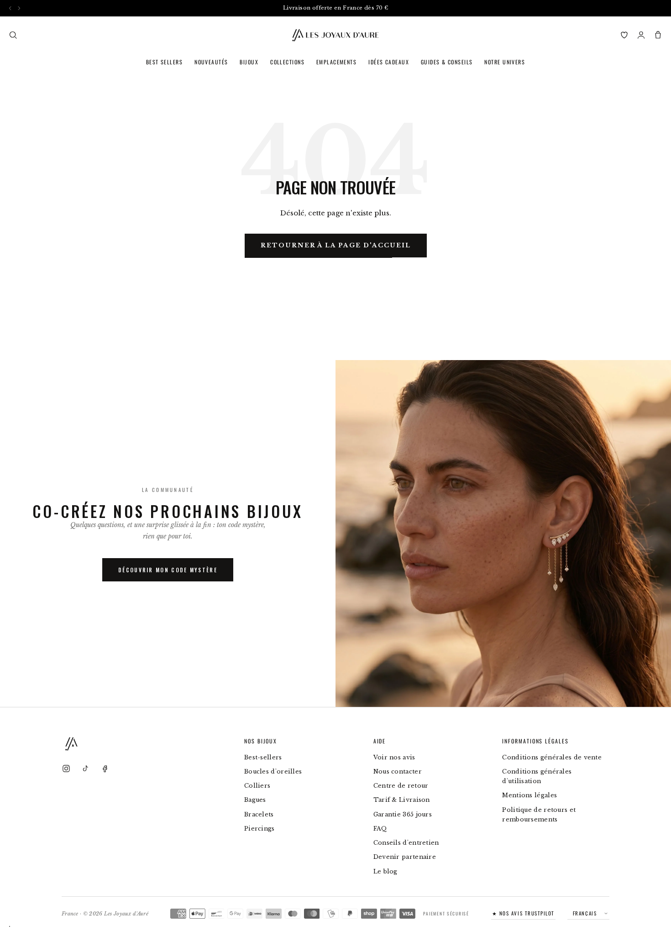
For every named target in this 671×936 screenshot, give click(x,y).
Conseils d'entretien (406, 842)
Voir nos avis (394, 757)
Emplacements (336, 62)
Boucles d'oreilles (273, 771)
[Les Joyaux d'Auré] (335, 35)
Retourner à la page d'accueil (336, 245)
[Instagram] (66, 768)
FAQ (380, 828)
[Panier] (658, 35)
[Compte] (641, 35)
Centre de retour (401, 785)
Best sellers (164, 62)
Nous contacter (397, 771)
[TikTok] (85, 768)
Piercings (259, 828)
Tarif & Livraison (401, 799)
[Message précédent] (10, 8)
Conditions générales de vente (552, 757)
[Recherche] (13, 35)
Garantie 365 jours (402, 814)
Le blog (385, 871)
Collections (287, 62)
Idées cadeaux (388, 62)
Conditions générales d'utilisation (536, 776)
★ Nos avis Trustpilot (523, 913)
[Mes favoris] (624, 35)
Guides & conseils (446, 62)
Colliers (257, 785)
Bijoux (249, 62)
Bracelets (259, 814)
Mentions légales (529, 795)
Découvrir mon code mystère (167, 570)
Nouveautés (211, 62)
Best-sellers (263, 757)
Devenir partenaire (404, 856)
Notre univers (504, 62)
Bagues (255, 799)
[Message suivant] (19, 8)
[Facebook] (104, 768)
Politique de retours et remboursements (539, 814)
